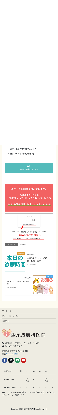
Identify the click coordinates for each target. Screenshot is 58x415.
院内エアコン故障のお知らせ (18, 282)
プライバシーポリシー (11, 316)
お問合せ (6, 321)
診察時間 (23, 244)
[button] (29, 168)
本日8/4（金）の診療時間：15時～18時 (37, 259)
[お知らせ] (43, 285)
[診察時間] (15, 262)
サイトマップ (7, 311)
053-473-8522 (12, 354)
